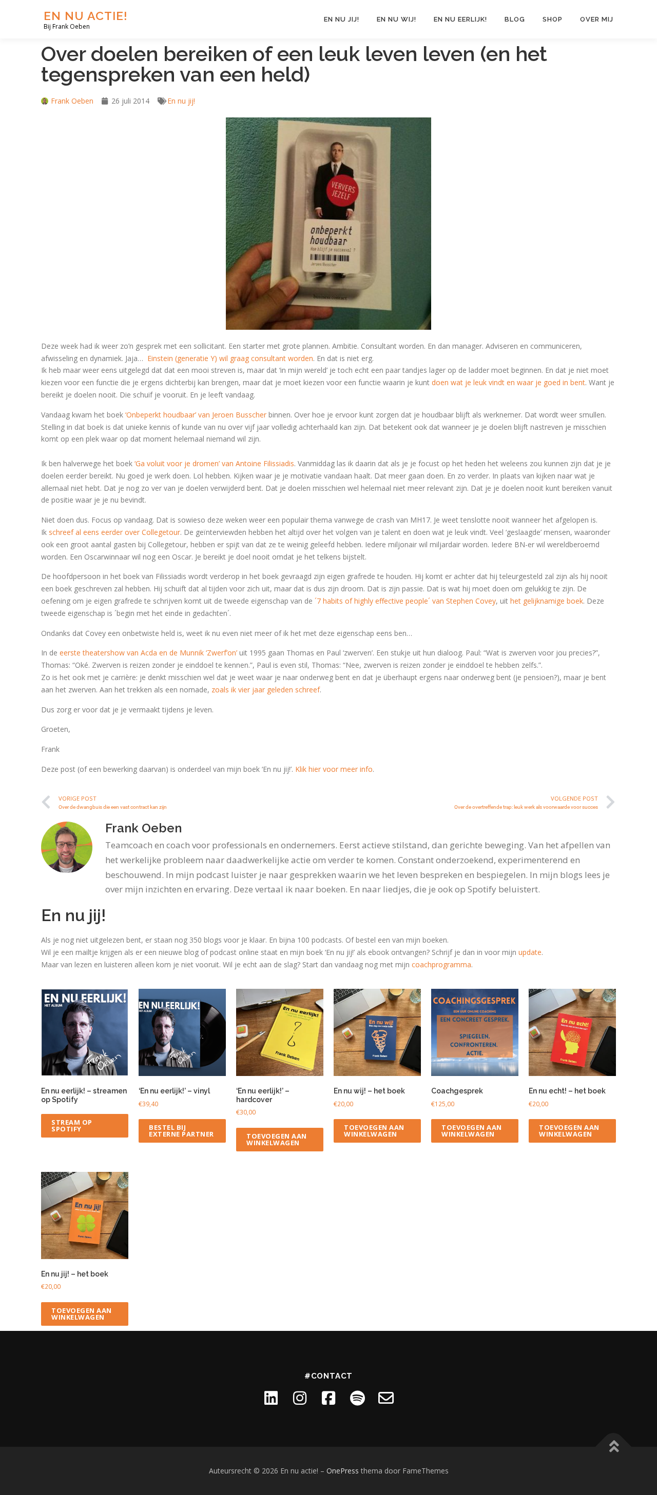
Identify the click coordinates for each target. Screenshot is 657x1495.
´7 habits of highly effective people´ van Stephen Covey (405, 601)
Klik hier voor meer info (334, 769)
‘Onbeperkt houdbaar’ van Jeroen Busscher (195, 415)
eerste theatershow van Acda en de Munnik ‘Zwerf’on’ (148, 652)
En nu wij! (396, 19)
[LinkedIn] (271, 1398)
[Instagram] (299, 1398)
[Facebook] (328, 1398)
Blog (515, 19)
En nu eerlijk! (460, 19)
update (530, 952)
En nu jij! (341, 19)
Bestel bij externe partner (181, 1131)
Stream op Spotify (71, 1125)
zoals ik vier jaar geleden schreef (265, 689)
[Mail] (386, 1398)
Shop (553, 19)
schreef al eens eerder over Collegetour (114, 532)
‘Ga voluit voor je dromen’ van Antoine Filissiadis (214, 463)
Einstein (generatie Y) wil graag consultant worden (230, 358)
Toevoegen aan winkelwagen (276, 1139)
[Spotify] (357, 1398)
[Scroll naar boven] (613, 1447)
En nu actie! (86, 16)
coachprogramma (441, 964)
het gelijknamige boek (546, 601)
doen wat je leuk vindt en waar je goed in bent (508, 382)
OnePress (342, 1471)
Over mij (596, 19)
